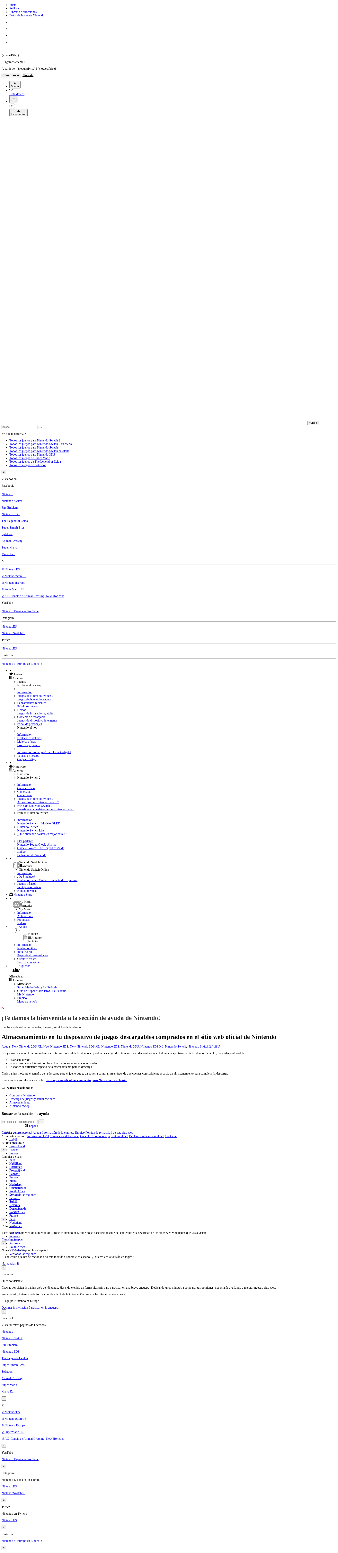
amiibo (21, 851)
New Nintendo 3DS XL (85, 1046)
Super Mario (9, 547)
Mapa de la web (27, 1001)
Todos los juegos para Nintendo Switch (33, 447)
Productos (23, 919)
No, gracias (9, 1263)
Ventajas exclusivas (29, 887)
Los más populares (28, 745)
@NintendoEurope (13, 582)
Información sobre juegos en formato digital (44, 752)
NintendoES (9, 626)
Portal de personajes (29, 724)
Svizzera (14, 1243)
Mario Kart (8, 554)
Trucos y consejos (28, 962)
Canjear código (26, 759)
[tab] (169, 1126)
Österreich (15, 1226)
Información (24, 692)
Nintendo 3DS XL (152, 1046)
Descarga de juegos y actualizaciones (32, 1099)
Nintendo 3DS (11, 514)
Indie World (24, 951)
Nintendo (7, 494)
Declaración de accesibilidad (146, 1136)
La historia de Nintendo (31, 855)
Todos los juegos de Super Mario (29, 458)
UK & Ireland (18, 1208)
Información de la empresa (58, 1132)
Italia (12, 1160)
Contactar (171, 1136)
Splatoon (7, 534)
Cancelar (7, 1239)
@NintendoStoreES (14, 576)
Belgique (15, 1166)
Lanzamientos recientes (31, 702)
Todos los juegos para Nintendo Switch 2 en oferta (40, 444)
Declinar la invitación (15, 1307)
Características (26, 788)
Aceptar (18, 1239)
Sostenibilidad (119, 1136)
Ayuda (6, 1046)
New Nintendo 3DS (55, 1046)
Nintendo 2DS (110, 1046)
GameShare (24, 795)
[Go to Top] (169, 1008)
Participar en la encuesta (43, 1307)
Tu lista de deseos (28, 755)
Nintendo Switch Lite (30, 830)
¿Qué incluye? (26, 876)
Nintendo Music (27, 890)
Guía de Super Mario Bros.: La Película (41, 991)
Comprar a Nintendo (22, 1095)
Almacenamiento (19, 1102)
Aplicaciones (25, 916)
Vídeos (21, 923)
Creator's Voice (26, 958)
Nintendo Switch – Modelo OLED (38, 823)
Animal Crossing (12, 540)
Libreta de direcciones (23, 12)
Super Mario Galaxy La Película (37, 987)
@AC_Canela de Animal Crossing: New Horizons (33, 596)
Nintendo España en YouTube (20, 611)
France (13, 1153)
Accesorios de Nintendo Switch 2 (38, 802)
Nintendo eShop (19, 1106)
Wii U (216, 1046)
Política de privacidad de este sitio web (109, 1132)
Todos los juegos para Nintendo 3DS (32, 454)
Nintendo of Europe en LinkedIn (22, 663)
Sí (17, 1263)
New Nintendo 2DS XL (27, 1046)
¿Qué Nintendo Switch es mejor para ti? (42, 834)
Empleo (22, 998)
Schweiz (14, 1236)
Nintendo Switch (12, 501)
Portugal (14, 1194)
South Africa (17, 1191)
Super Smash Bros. (13, 527)
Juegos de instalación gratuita (35, 713)
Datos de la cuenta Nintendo (26, 15)
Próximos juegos (27, 706)
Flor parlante (25, 841)
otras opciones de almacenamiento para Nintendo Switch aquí (86, 1080)
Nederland (15, 1222)
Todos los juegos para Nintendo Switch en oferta (39, 451)
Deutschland (17, 1146)
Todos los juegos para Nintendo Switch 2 (34, 440)
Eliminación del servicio (64, 1136)
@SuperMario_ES (13, 589)
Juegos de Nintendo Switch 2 (35, 695)
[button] (172, 674)
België (13, 1139)
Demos (21, 710)
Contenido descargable (31, 717)
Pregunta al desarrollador (32, 955)
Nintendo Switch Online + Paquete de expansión (47, 880)
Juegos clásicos (26, 883)
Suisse (13, 1201)
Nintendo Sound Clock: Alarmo (37, 844)
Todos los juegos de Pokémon (27, 465)
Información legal (38, 1136)
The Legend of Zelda (15, 520)
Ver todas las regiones (22, 1194)
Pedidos (14, 8)
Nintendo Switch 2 (199, 1046)
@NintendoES (11, 569)
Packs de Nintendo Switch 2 (34, 805)
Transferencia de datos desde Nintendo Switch (45, 809)
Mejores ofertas (26, 741)
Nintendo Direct (27, 948)
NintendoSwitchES (13, 633)
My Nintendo (25, 994)
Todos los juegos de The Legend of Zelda (35, 461)
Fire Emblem (10, 507)
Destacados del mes (29, 738)
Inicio (12, 4)
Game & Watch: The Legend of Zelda (40, 848)
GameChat (24, 791)
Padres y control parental (17, 1132)
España (13, 1149)
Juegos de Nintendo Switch (34, 699)
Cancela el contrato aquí (95, 1136)
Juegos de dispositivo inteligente (37, 720)
